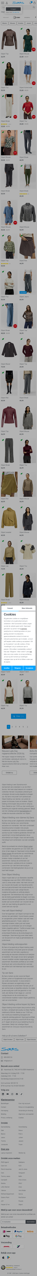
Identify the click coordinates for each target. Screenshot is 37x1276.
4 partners (23, 629)
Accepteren (29, 668)
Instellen (6, 668)
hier (31, 652)
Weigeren (18, 668)
